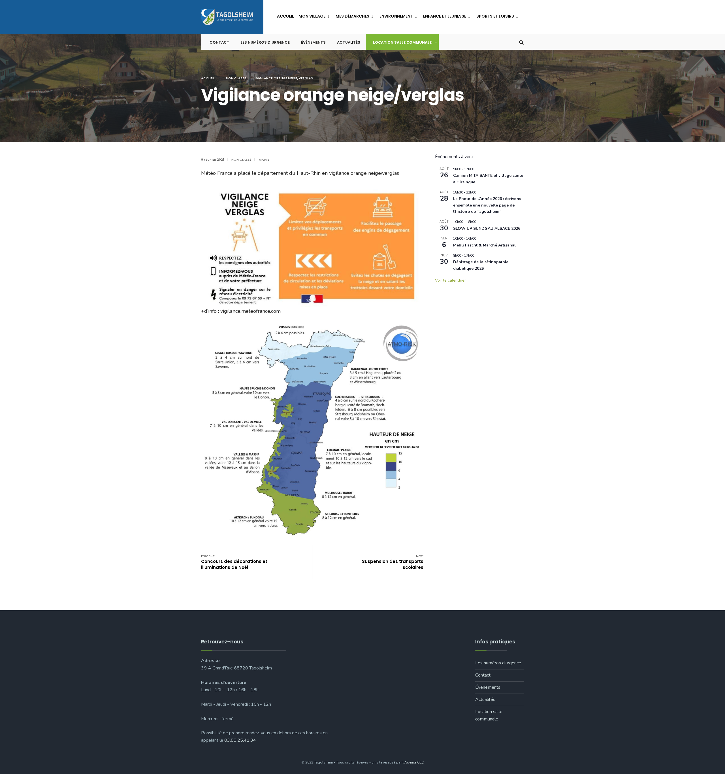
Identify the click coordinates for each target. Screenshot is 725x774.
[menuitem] (314, 15)
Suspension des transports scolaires (392, 562)
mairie (264, 159)
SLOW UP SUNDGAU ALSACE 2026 (486, 228)
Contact (219, 42)
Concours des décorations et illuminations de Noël (234, 562)
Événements (313, 42)
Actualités (348, 42)
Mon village (311, 16)
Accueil (285, 16)
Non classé (236, 78)
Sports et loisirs (495, 16)
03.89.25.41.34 (240, 740)
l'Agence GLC (413, 762)
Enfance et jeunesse (444, 16)
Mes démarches (352, 16)
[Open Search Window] (521, 42)
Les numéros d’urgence (265, 42)
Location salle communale (402, 42)
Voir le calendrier (450, 280)
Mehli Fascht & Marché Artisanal (484, 245)
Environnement (396, 16)
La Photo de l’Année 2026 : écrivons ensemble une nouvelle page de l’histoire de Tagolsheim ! (487, 205)
